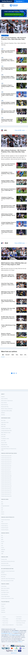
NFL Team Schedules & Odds (7, 580)
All (3, 354)
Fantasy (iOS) (4, 559)
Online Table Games (5, 596)
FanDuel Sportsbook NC (6, 480)
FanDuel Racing (4, 525)
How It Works (4, 402)
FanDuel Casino (4, 523)
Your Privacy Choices (20, 622)
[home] (14, 5)
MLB (21, 354)
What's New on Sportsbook (7, 400)
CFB (2, 543)
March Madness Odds (5, 432)
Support (3, 396)
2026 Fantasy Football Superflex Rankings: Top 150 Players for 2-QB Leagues (8, 215)
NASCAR (3, 549)
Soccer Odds (4, 442)
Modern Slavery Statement (6, 408)
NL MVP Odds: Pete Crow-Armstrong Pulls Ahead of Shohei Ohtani (7, 318)
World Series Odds (5, 446)
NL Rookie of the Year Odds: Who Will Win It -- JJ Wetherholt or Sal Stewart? (8, 310)
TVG (2, 521)
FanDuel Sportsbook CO (6, 461)
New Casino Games (5, 588)
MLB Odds (3, 426)
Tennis (2, 547)
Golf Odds (3, 436)
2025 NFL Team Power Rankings (8, 578)
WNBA (2, 551)
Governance (18, 616)
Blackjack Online (4, 590)
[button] (14, 14)
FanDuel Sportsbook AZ (6, 457)
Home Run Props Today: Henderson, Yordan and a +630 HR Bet (7, 285)
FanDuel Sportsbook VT (6, 494)
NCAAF (8, 354)
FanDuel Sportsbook (5, 519)
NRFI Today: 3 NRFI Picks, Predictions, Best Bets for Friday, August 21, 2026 (7, 276)
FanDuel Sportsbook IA (6, 467)
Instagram (3, 608)
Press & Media (19, 624)
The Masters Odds (5, 438)
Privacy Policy (5, 620)
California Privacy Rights (21, 620)
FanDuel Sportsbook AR (6, 455)
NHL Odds (3, 434)
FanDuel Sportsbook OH (6, 486)
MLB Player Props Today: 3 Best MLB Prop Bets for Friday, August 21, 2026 (8, 293)
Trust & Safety (5, 618)
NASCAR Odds (4, 444)
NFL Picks (3, 576)
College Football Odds (6, 428)
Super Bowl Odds (5, 422)
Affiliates (3, 412)
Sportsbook (19, 1)
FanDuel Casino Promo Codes (7, 598)
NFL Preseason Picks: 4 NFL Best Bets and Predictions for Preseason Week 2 (8, 112)
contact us (20, 641)
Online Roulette (4, 594)
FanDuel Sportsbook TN (6, 490)
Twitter (2, 606)
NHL (17, 354)
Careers (4, 616)
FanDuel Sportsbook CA (6, 459)
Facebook (3, 604)
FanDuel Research (7, 1)
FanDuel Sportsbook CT (6, 463)
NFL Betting (3, 574)
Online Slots (3, 586)
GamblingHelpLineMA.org (6, 633)
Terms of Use (5, 622)
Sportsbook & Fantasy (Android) (7, 561)
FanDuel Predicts (4, 529)
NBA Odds (3, 424)
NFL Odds (3, 420)
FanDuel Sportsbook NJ (6, 482)
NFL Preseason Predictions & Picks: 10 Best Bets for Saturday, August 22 (8, 69)
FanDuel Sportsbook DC (6, 465)
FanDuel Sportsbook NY (6, 484)
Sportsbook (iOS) (4, 563)
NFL (25, 354)
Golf (2, 545)
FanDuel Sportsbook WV (6, 496)
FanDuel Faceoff (4, 527)
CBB (2, 553)
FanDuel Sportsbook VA (6, 492)
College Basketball (5, 505)
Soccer (2, 541)
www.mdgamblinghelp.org (14, 634)
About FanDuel (4, 398)
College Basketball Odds (6, 430)
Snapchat (3, 612)
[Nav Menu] (3, 5)
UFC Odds (3, 440)
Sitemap (3, 414)
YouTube (3, 610)
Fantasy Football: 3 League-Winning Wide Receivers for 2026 (8, 104)
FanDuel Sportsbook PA (6, 488)
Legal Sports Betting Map (6, 410)
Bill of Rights (19, 618)
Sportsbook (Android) (5, 565)
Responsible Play (4, 406)
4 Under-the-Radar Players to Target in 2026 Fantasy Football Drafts (8, 95)
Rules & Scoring (4, 404)
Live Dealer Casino (5, 592)
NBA (13, 354)
